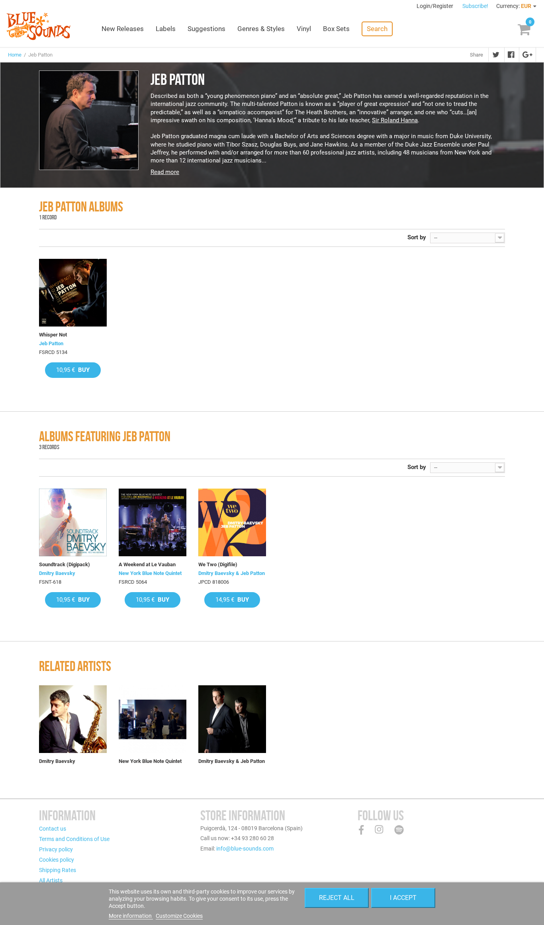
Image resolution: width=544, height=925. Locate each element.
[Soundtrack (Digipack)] (73, 522)
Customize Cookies (179, 916)
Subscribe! (475, 6)
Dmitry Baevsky (57, 573)
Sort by (416, 237)
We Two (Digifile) (217, 564)
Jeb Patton (51, 343)
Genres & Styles (261, 29)
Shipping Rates (57, 870)
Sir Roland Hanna (395, 120)
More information (131, 916)
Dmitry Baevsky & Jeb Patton (231, 573)
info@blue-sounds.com (245, 848)
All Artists (51, 880)
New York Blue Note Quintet (150, 573)
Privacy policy (56, 849)
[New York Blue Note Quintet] (152, 719)
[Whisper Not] (73, 293)
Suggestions (206, 29)
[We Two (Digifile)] (232, 522)
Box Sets (336, 29)
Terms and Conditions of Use (74, 839)
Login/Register (435, 6)
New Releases (123, 29)
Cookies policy (56, 860)
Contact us (52, 828)
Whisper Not (53, 335)
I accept (403, 898)
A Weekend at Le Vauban (147, 564)
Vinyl (304, 29)
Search (377, 29)
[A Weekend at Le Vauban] (152, 522)
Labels (166, 29)
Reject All (336, 898)
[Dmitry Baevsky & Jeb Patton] (232, 719)
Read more (165, 172)
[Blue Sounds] (38, 26)
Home (15, 55)
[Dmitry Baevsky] (73, 719)
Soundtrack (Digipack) (64, 564)
